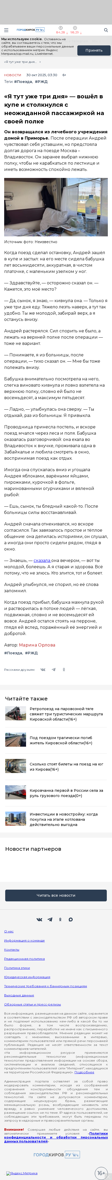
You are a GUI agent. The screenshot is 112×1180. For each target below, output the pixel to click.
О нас (9, 931)
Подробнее (84, 1072)
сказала (42, 560)
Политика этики (17, 968)
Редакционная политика (24, 959)
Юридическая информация (27, 977)
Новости (12, 75)
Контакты (11, 949)
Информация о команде (24, 940)
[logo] (56, 1154)
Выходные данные (19, 995)
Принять (94, 50)
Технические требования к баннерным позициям (45, 986)
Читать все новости (56, 895)
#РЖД (41, 82)
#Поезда (23, 82)
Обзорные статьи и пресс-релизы (32, 1004)
